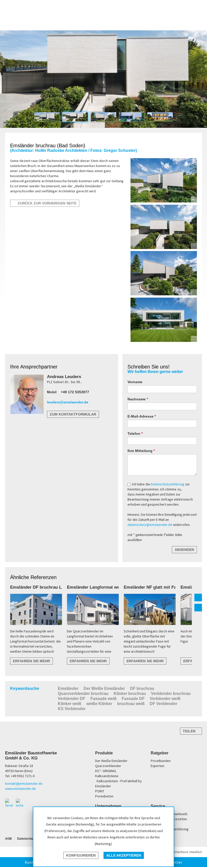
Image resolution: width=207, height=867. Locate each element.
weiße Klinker (99, 703)
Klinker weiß (69, 703)
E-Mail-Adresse (140, 416)
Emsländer (68, 688)
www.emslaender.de (20, 788)
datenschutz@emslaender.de (149, 524)
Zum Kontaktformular (73, 414)
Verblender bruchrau (171, 693)
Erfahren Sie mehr (31, 661)
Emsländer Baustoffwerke (23, 15)
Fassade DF (133, 698)
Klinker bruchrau (130, 693)
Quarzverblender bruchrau (83, 693)
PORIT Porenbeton (145, 21)
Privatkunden (161, 760)
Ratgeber (159, 753)
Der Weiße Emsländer (126, 21)
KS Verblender (72, 709)
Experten (157, 765)
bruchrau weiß (131, 703)
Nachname (137, 399)
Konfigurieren (81, 855)
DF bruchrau (142, 688)
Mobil (52, 392)
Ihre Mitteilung (140, 451)
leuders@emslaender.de (67, 402)
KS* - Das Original (162, 21)
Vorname (134, 382)
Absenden (184, 550)
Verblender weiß (165, 698)
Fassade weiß (103, 698)
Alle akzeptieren (123, 855)
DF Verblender (163, 703)
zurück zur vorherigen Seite (46, 203)
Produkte (104, 753)
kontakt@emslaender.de (23, 783)
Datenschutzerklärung (168, 484)
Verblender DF (71, 698)
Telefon (134, 433)
